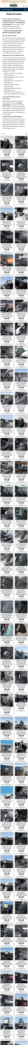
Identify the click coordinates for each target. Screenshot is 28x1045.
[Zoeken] (4, 5)
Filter (4, 133)
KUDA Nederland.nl (6, 9)
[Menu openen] (25, 9)
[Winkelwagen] (26, 5)
